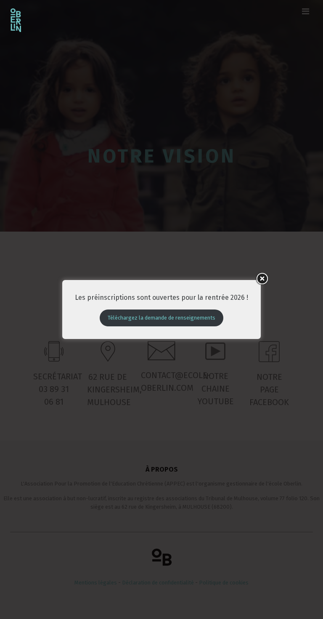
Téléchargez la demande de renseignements (161, 318)
